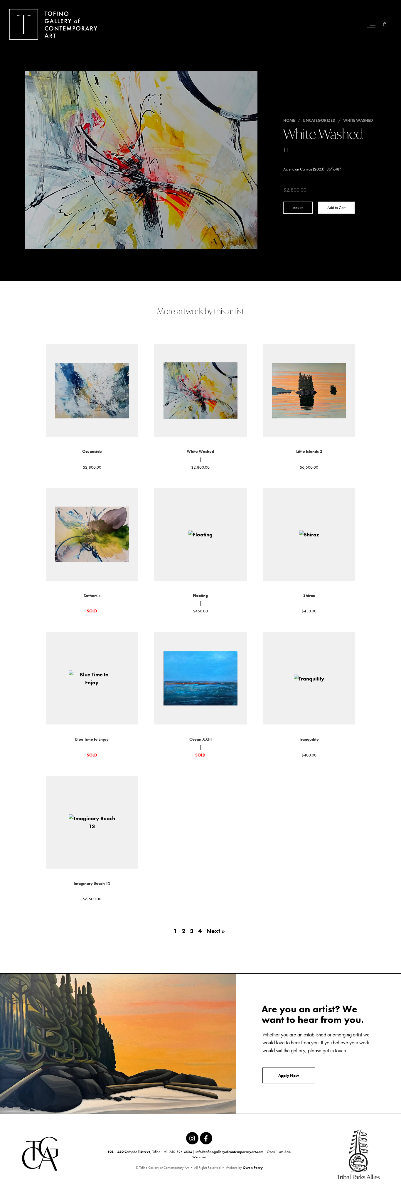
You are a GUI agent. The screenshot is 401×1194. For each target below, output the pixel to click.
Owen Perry (253, 1167)
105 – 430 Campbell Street (128, 1151)
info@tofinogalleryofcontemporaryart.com (229, 1151)
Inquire (298, 207)
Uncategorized (319, 120)
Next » (215, 931)
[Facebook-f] (206, 1138)
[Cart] (384, 24)
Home (289, 120)
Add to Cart (336, 207)
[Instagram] (192, 1138)
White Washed (358, 120)
